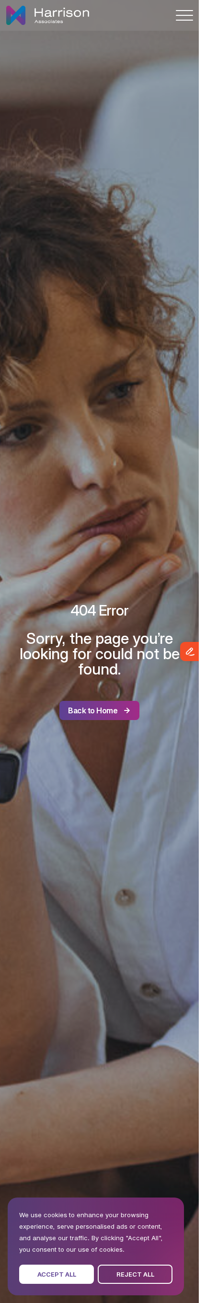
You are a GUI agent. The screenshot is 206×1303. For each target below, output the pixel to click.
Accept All (56, 1274)
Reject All (135, 1274)
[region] (96, 1246)
